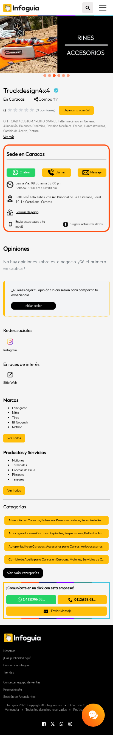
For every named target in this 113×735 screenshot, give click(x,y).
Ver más (8, 137)
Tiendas (8, 672)
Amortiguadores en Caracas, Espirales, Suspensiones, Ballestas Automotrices (59, 533)
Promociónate (12, 690)
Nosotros (9, 651)
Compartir (48, 99)
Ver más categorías (23, 573)
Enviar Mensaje (61, 611)
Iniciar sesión (33, 306)
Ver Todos (14, 438)
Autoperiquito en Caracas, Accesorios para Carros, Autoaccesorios (56, 546)
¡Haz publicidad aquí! (17, 658)
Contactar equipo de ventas (21, 682)
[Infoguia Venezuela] (21, 7)
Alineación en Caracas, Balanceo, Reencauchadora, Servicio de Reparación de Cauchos (59, 520)
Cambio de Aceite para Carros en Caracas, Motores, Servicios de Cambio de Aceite (59, 559)
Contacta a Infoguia (16, 665)
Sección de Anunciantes (19, 697)
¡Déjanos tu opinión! (76, 110)
